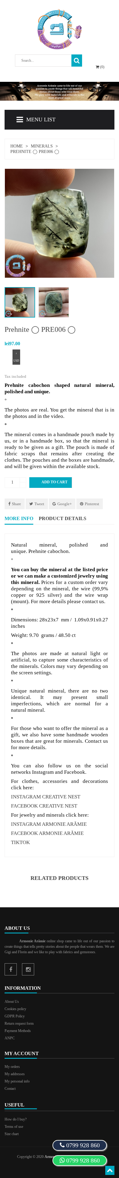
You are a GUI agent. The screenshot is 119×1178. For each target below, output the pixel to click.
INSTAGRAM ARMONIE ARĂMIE (49, 824)
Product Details (62, 518)
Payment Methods (18, 1031)
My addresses (15, 1074)
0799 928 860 (82, 1160)
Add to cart (50, 482)
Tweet (39, 504)
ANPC (10, 1038)
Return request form (19, 1023)
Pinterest (92, 504)
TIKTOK (20, 842)
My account (22, 1053)
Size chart (12, 1134)
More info (19, 518)
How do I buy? (16, 1119)
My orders (12, 1067)
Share (16, 504)
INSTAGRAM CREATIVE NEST (45, 797)
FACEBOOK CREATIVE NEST (44, 806)
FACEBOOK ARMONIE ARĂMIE (47, 833)
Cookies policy (15, 1009)
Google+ (64, 504)
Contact (10, 1088)
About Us (12, 1001)
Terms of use (14, 1126)
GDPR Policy (15, 1016)
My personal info (17, 1081)
